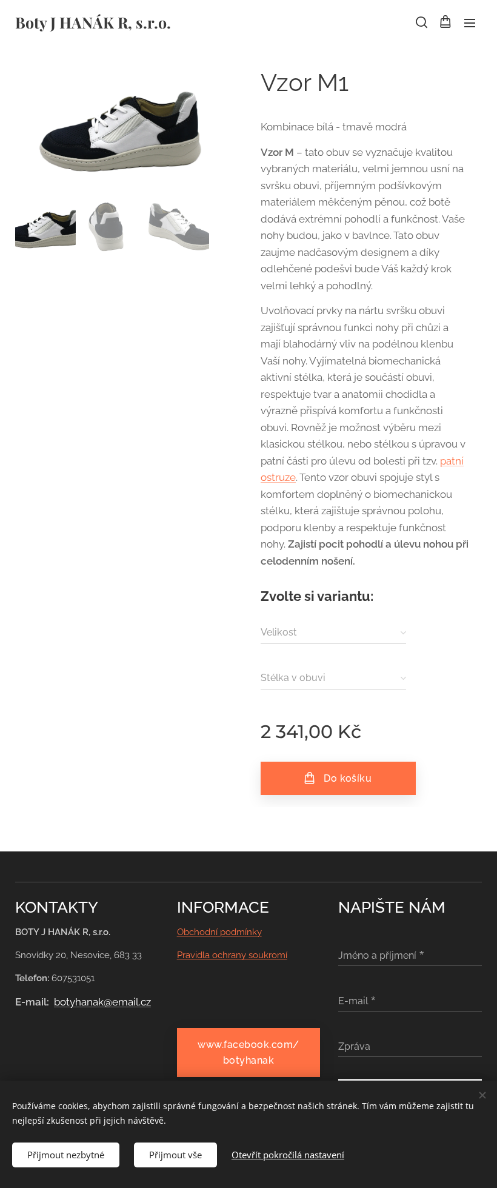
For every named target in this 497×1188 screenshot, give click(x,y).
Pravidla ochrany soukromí (232, 955)
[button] (421, 22)
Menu (470, 22)
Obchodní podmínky (219, 932)
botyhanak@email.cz (102, 1002)
